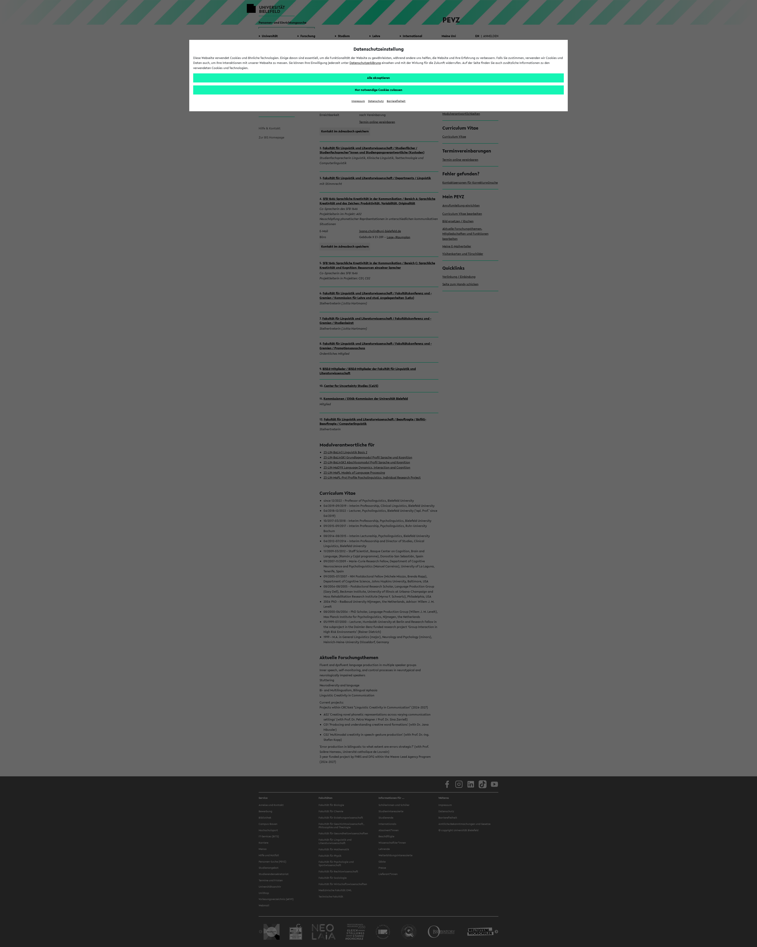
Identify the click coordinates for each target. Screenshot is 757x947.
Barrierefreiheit (396, 101)
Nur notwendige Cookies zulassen (378, 90)
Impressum (358, 101)
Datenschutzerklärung (365, 63)
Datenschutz (376, 101)
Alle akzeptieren (378, 78)
